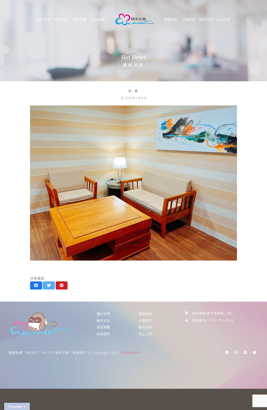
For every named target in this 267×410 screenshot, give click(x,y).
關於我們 (44, 19)
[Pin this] (62, 285)
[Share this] (36, 285)
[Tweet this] (49, 285)
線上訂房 (223, 19)
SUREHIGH (130, 352)
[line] (245, 352)
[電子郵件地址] (254, 352)
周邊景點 (171, 19)
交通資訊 (188, 19)
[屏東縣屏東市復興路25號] (188, 313)
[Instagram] (236, 352)
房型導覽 (80, 19)
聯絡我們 (206, 19)
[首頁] (45, 324)
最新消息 (62, 19)
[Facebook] (227, 352)
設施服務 (98, 19)
